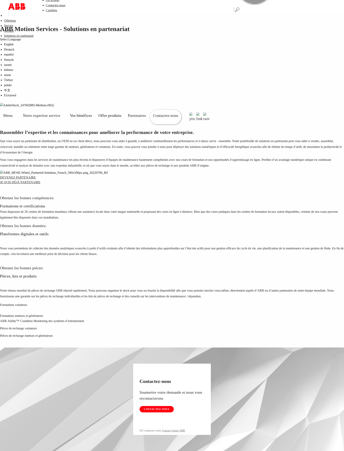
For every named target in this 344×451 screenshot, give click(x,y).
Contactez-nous (55, 5)
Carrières (51, 10)
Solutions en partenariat (18, 35)
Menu (8, 115)
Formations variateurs (13, 305)
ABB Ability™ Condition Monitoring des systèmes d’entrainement (42, 321)
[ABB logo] (16, 6)
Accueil (9, 30)
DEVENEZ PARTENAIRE (18, 177)
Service (8, 25)
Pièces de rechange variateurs (18, 328)
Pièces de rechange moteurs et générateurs (26, 335)
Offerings (10, 20)
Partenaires (137, 115)
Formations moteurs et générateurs (21, 315)
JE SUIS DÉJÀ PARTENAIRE (20, 182)
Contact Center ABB (173, 430)
